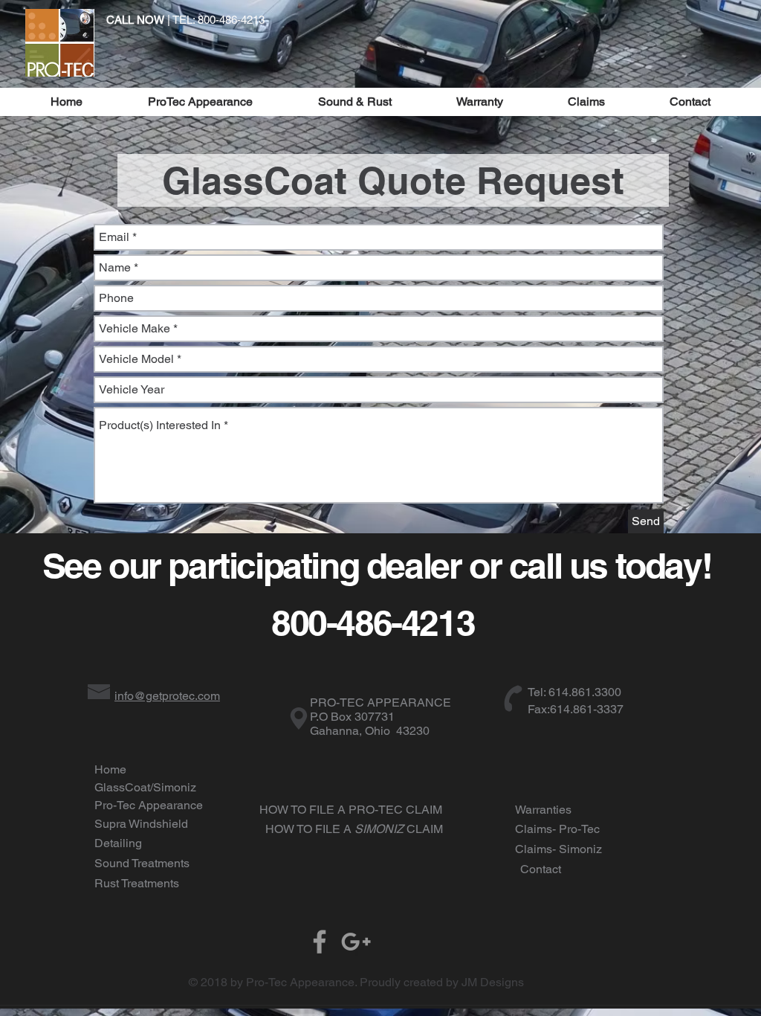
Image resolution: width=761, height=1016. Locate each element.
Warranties (543, 810)
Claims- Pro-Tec (557, 829)
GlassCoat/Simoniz (145, 787)
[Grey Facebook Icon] (319, 941)
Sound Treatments (142, 863)
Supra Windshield (141, 824)
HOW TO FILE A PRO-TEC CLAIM (350, 810)
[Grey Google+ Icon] (356, 941)
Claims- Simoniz (558, 849)
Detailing (118, 843)
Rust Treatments (136, 883)
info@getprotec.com (167, 696)
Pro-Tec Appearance (148, 805)
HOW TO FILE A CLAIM (354, 829)
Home (110, 769)
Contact (540, 869)
